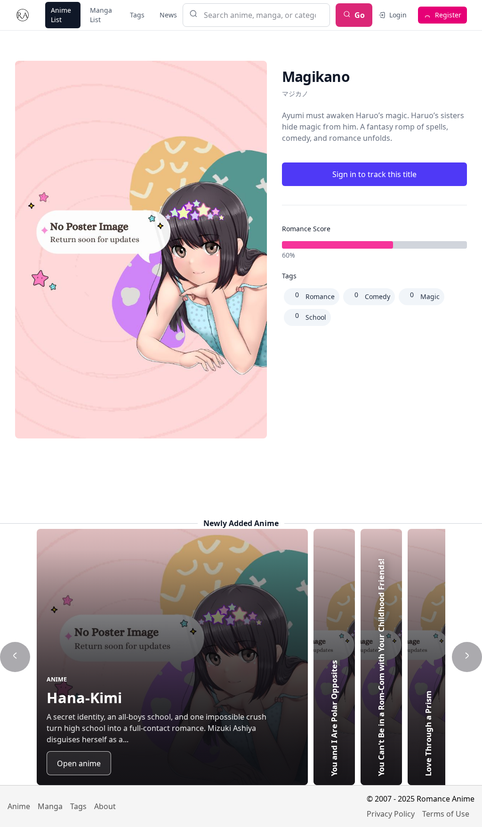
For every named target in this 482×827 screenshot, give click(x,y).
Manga (50, 806)
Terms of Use (445, 814)
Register (448, 14)
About (105, 806)
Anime (19, 806)
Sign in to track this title (374, 174)
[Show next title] (467, 657)
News (168, 14)
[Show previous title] (15, 657)
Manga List (101, 15)
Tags (137, 14)
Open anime (79, 763)
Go (359, 15)
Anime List (61, 15)
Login (398, 14)
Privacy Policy (391, 814)
